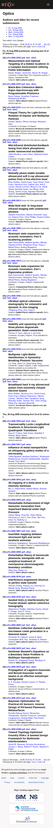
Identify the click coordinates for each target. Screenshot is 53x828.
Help (12, 778)
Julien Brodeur (14, 154)
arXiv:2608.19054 (13, 421)
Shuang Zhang (27, 588)
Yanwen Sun (28, 400)
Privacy (7, 782)
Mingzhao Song (30, 245)
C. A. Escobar (14, 682)
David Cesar (26, 182)
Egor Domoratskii (16, 242)
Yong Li (41, 245)
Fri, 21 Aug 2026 (15, 28)
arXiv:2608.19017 (13, 444)
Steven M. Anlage (40, 73)
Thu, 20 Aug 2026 (15, 30)
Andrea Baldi (27, 718)
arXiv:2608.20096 (13, 140)
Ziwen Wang (35, 515)
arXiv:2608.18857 (13, 531)
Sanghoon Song (37, 398)
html (28, 58)
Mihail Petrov (14, 247)
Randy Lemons (22, 187)
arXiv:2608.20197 (13, 107)
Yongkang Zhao (15, 310)
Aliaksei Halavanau (28, 396)
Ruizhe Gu (13, 660)
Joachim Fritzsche (28, 715)
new (14, 40)
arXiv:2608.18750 (13, 597)
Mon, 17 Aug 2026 (15, 36)
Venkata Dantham (30, 456)
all (44, 46)
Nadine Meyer (32, 488)
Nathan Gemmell (33, 214)
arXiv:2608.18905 (13, 500)
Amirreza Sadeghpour (18, 543)
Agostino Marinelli (36, 191)
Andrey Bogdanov (29, 247)
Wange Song (14, 588)
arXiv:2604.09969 (13, 379)
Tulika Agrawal (14, 456)
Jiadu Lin (21, 363)
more (40, 46)
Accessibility (19, 782)
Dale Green (28, 433)
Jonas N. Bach (35, 637)
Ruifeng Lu (22, 520)
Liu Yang (12, 363)
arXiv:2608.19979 (13, 261)
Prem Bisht (20, 461)
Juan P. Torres (24, 611)
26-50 (27, 44)
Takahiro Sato (22, 398)
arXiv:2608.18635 (13, 648)
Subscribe (33, 778)
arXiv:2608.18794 (13, 577)
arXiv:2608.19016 (13, 480)
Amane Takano (15, 121)
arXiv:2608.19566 (13, 296)
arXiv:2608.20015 (13, 200)
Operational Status (36, 782)
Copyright (45, 778)
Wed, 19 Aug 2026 (15, 32)
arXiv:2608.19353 (13, 84)
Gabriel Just (33, 184)
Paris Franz (13, 396)
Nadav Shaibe (14, 73)
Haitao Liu (22, 570)
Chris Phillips (30, 217)
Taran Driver (38, 182)
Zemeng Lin (39, 585)
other (33, 58)
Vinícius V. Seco (15, 333)
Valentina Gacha (34, 609)
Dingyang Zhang (26, 660)
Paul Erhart (39, 718)
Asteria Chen (18, 217)
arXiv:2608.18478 (13, 667)
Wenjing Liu (40, 660)
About (3, 778)
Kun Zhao (31, 517)
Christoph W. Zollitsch (18, 637)
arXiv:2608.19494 (13, 319)
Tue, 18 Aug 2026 (15, 34)
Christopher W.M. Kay (18, 639)
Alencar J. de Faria (32, 333)
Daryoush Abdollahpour (39, 543)
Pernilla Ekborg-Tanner (18, 713)
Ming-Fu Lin (35, 187)
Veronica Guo (21, 184)
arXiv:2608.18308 (13, 729)
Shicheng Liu (14, 517)
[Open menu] (48, 4)
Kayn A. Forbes (15, 433)
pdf (23, 58)
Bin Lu (11, 488)
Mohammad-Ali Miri (17, 98)
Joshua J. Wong (15, 747)
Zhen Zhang (40, 400)
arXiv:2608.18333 (13, 698)
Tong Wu (25, 515)
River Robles (14, 182)
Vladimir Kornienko (16, 214)
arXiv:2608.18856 (13, 552)
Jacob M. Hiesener (16, 744)
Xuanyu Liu (28, 585)
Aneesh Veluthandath (30, 459)
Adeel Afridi (20, 488)
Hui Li (23, 517)
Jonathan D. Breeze (38, 639)
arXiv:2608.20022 (13, 168)
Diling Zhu (12, 403)
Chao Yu (12, 520)
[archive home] (8, 4)
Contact (21, 778)
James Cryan (21, 191)
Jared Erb (26, 73)
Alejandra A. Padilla (17, 609)
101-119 (47, 44)
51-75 (32, 44)
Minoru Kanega (30, 121)
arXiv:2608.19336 (13, 349)
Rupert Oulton (43, 217)
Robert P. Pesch (31, 747)
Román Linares (28, 682)
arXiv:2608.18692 (13, 625)
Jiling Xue (12, 570)
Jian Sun (41, 517)
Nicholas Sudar (21, 189)
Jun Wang (33, 189)
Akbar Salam (21, 435)
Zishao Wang (14, 515)
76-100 (38, 44)
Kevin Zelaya (14, 96)
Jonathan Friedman (30, 96)
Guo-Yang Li (29, 310)
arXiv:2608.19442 (13, 58)
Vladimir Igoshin (32, 242)
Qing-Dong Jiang (34, 363)
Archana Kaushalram (35, 744)
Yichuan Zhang (15, 585)
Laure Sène (27, 154)
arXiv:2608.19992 (13, 228)
